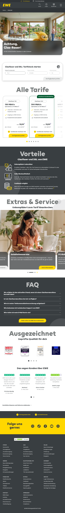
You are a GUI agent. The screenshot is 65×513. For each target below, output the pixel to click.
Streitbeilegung (7, 504)
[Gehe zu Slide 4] (36, 141)
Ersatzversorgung (7, 453)
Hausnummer (53, 70)
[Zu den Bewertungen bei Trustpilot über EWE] (21, 440)
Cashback (25, 481)
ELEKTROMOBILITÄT (28, 461)
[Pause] (37, 272)
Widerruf (25, 497)
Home (4, 10)
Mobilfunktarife (7, 479)
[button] (29, 361)
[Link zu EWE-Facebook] (45, 426)
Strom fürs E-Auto (27, 463)
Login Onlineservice (49, 479)
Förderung (46, 451)
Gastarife (25, 447)
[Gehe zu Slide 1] (27, 141)
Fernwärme (6, 465)
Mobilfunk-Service (7, 488)
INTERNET (46, 461)
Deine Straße (30, 70)
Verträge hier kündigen (50, 488)
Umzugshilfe (26, 485)
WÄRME (5, 461)
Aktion (4, 481)
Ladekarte (26, 469)
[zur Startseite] (7, 5)
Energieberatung (7, 467)
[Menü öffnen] (60, 5)
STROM (5, 445)
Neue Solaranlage (48, 447)
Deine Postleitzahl (10, 70)
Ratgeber (46, 456)
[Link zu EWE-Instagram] (33, 426)
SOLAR (45, 445)
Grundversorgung (7, 451)
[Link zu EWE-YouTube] (52, 426)
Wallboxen (26, 465)
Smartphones (6, 483)
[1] (30, 272)
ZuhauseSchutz (27, 479)
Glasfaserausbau (48, 467)
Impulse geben (27, 488)
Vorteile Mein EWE (48, 481)
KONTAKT (5, 492)
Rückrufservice (6, 501)
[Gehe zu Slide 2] (31, 141)
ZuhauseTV (47, 469)
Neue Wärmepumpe (8, 463)
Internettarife (47, 463)
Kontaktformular (7, 499)
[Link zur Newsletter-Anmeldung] (58, 426)
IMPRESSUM (26, 492)
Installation (26, 467)
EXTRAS (25, 476)
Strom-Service (6, 456)
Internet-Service (48, 472)
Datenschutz (26, 499)
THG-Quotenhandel (28, 472)
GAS (24, 445)
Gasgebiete (26, 449)
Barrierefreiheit (27, 501)
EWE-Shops (6, 495)
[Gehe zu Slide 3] (34, 141)
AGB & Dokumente (28, 495)
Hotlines (5, 497)
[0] (28, 272)
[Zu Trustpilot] (9, 376)
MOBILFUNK (6, 476)
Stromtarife (6, 447)
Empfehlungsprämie (28, 483)
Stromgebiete (6, 449)
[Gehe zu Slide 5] (38, 141)
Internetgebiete (48, 465)
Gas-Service (26, 456)
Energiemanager (48, 449)
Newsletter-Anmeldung (50, 485)
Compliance (26, 504)
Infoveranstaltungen (49, 453)
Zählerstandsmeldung (49, 483)
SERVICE (46, 476)
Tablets (5, 485)
